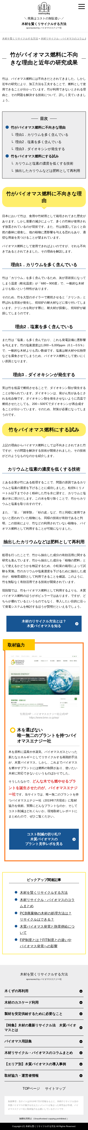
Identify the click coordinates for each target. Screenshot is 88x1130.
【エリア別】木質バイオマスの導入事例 (35, 1064)
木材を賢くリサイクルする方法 (44, 21)
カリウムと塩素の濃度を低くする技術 (44, 163)
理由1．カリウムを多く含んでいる (41, 134)
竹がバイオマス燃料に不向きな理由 (38, 127)
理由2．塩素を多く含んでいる (38, 142)
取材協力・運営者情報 (21, 1075)
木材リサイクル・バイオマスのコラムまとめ (38, 1053)
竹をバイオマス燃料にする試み (35, 156)
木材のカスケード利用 (21, 1002)
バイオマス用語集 (18, 1041)
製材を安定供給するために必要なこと (33, 1014)
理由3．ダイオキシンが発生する (40, 149)
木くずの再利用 (16, 991)
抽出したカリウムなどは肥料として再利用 (47, 170)
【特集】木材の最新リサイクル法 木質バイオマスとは (40, 1027)
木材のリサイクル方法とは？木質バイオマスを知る (44, 623)
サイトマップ (55, 1088)
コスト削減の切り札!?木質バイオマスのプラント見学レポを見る (44, 839)
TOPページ (31, 1088)
